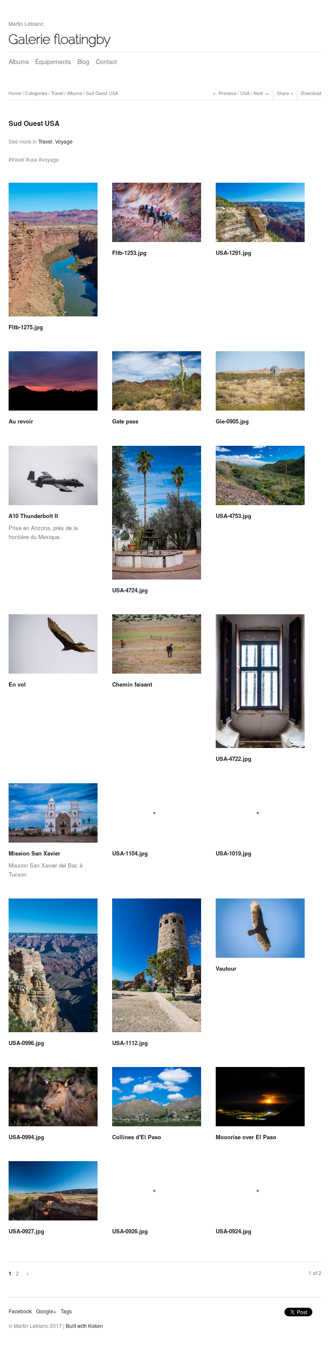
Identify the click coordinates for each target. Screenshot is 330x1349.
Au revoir (21, 421)
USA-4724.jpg (130, 590)
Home (15, 93)
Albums (19, 61)
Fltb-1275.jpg (26, 327)
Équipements (53, 61)
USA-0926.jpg (130, 1231)
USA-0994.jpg (26, 1137)
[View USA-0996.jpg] (53, 968)
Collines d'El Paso (136, 1137)
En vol (17, 684)
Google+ (46, 1311)
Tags (66, 1311)
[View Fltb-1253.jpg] (156, 215)
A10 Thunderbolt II (33, 516)
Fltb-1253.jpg (129, 252)
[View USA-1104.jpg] (156, 816)
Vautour (226, 968)
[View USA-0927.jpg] (53, 1193)
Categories (36, 93)
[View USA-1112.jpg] (156, 968)
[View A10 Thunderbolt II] (53, 478)
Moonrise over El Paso (246, 1137)
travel (18, 159)
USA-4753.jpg (233, 516)
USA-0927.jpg (26, 1231)
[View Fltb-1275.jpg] (53, 252)
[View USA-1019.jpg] (260, 816)
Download (311, 93)
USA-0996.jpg (26, 1043)
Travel (57, 93)
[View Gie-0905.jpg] (260, 384)
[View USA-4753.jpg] (260, 478)
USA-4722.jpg (233, 758)
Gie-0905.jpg (232, 421)
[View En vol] (53, 647)
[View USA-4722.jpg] (260, 684)
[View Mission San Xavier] (53, 816)
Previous (227, 93)
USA (245, 93)
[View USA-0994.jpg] (53, 1099)
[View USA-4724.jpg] (156, 516)
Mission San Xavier (34, 853)
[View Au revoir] (53, 384)
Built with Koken (84, 1325)
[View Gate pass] (156, 384)
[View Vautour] (260, 931)
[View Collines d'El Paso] (156, 1099)
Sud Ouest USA (102, 93)
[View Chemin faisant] (156, 647)
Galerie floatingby (60, 39)
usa (33, 159)
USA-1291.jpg (233, 252)
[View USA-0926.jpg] (156, 1193)
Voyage (64, 141)
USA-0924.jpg (233, 1231)
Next (258, 93)
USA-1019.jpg (233, 853)
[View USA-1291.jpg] (260, 215)
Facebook (20, 1311)
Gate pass (125, 421)
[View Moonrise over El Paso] (260, 1099)
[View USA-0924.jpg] (260, 1193)
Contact (106, 61)
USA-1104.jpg (130, 853)
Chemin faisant (132, 684)
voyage (50, 159)
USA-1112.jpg (130, 1043)
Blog (83, 61)
